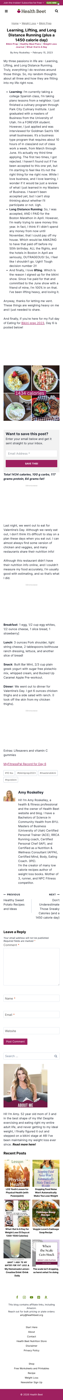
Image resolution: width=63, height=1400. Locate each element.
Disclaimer (31, 1345)
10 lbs (9, 773)
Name (10, 998)
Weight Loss (29, 23)
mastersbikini (48, 773)
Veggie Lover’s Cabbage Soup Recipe (46, 1231)
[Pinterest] (38, 1297)
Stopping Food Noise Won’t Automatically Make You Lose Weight (46, 1192)
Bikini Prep (45, 23)
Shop (31, 1363)
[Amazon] (46, 1297)
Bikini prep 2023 (32, 323)
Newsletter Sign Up (31, 1382)
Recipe (31, 1373)
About (31, 1331)
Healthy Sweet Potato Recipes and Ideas (14, 902)
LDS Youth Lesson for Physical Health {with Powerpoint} (17, 1192)
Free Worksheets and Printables (31, 1368)
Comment (11, 945)
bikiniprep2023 (26, 773)
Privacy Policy (31, 1350)
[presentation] (17, 1173)
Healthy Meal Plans (30, 44)
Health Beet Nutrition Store (32, 1341)
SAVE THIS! (31, 463)
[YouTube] (31, 1297)
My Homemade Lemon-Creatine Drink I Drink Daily (17, 1272)
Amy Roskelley (21, 52)
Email (10, 1014)
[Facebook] (17, 1297)
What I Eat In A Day (37, 47)
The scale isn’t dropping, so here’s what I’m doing (46, 1271)
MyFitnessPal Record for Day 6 (25, 764)
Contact (31, 1336)
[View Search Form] (56, 11)
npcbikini (11, 779)
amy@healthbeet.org (31, 1315)
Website (10, 1031)
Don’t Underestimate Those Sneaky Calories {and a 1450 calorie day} (47, 906)
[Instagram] (24, 1297)
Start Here (31, 1327)
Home (15, 23)
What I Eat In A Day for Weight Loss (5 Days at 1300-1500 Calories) (17, 1232)
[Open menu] (6, 11)
